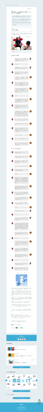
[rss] (25, 408)
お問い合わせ (23, 321)
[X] (18, 339)
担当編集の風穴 (19, 310)
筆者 (14, 310)
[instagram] (20, 339)
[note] (25, 339)
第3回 (14, 302)
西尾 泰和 (14, 24)
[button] (6, 380)
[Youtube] (22, 339)
